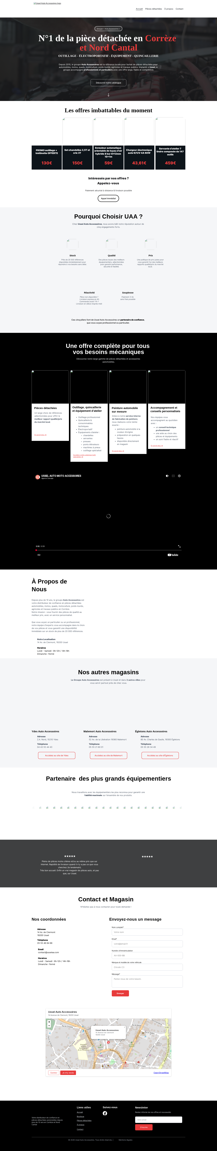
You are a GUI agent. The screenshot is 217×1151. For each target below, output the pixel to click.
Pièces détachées (153, 9)
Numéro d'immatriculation (122, 951)
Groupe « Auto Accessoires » (108, 29)
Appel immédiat (108, 198)
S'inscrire (144, 1127)
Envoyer (120, 993)
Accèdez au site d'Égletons (160, 755)
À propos (168, 9)
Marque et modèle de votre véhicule (126, 962)
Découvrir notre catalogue (108, 82)
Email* (114, 939)
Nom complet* (118, 927)
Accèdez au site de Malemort (108, 755)
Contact (179, 9)
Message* (116, 974)
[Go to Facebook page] (105, 1113)
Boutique (80, 1116)
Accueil (139, 9)
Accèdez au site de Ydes (56, 755)
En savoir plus (117, 451)
